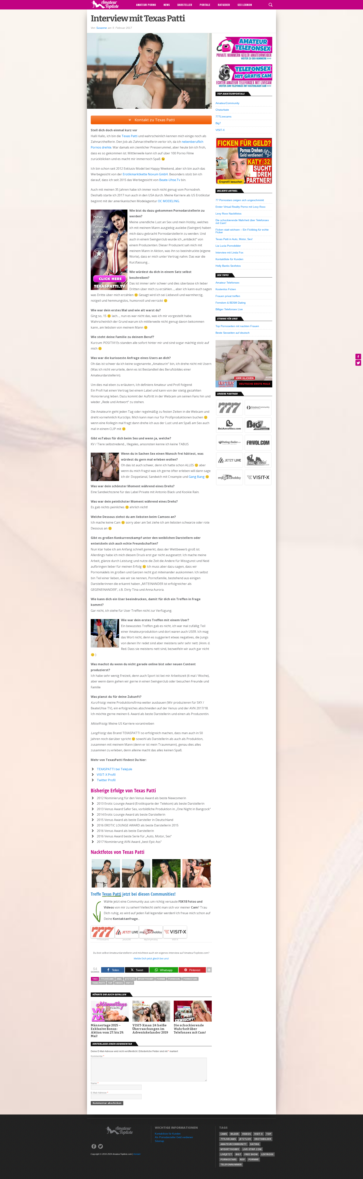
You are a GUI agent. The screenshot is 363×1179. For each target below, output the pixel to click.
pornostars (190, 979)
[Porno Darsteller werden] (244, 183)
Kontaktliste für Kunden (229, 259)
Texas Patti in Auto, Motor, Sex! (234, 239)
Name (95, 1083)
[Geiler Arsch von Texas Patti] (136, 886)
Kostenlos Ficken (226, 289)
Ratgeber (224, 5)
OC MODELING (168, 201)
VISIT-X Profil (106, 775)
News (167, 5)
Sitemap (159, 1141)
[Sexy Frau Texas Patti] (106, 886)
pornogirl (174, 979)
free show (251, 1154)
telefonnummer (231, 1164)
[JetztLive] (229, 466)
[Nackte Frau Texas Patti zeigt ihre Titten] (166, 886)
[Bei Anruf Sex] (229, 431)
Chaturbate (222, 109)
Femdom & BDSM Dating (231, 302)
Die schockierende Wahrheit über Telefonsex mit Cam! (190, 1029)
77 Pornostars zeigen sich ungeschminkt (240, 200)
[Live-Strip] (258, 466)
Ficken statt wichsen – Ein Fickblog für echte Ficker (242, 231)
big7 (238, 1154)
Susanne (101, 27)
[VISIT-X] (258, 484)
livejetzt (226, 1154)
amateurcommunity (233, 1144)
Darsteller (184, 5)
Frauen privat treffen (228, 296)
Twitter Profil (106, 780)
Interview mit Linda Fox (229, 252)
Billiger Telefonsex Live (229, 309)
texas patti (98, 983)
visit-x (129, 983)
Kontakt (136, 1154)
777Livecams (223, 116)
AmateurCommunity (227, 103)
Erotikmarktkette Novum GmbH (145, 174)
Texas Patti (129, 136)
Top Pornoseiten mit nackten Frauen (237, 326)
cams (223, 1133)
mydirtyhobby (146, 979)
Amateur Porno (146, 5)
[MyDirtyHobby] (229, 484)
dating (254, 1144)
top (110, 983)
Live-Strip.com (252, 1149)
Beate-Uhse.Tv (169, 180)
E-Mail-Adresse (99, 1092)
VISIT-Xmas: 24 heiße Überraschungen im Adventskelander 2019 (150, 1029)
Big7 (218, 123)
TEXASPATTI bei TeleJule (114, 769)
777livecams (107, 979)
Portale (205, 5)
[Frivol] (258, 449)
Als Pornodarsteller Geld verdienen (174, 1137)
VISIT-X (220, 129)
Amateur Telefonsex (227, 282)
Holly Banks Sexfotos (228, 265)
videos (119, 983)
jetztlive (130, 979)
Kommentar (97, 1056)
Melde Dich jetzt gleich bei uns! (151, 958)
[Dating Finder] (229, 449)
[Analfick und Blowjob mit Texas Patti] (196, 886)
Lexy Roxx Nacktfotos (228, 213)
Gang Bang (197, 477)
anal (119, 979)
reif (242, 1159)
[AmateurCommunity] (258, 414)
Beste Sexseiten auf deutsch (233, 332)
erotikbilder (262, 1139)
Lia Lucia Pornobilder (228, 245)
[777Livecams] (229, 414)
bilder (234, 1133)
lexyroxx (267, 1154)
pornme (161, 979)
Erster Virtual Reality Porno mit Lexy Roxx (240, 206)
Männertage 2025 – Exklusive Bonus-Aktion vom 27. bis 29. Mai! (107, 1031)
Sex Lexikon (244, 5)
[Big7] (258, 431)
